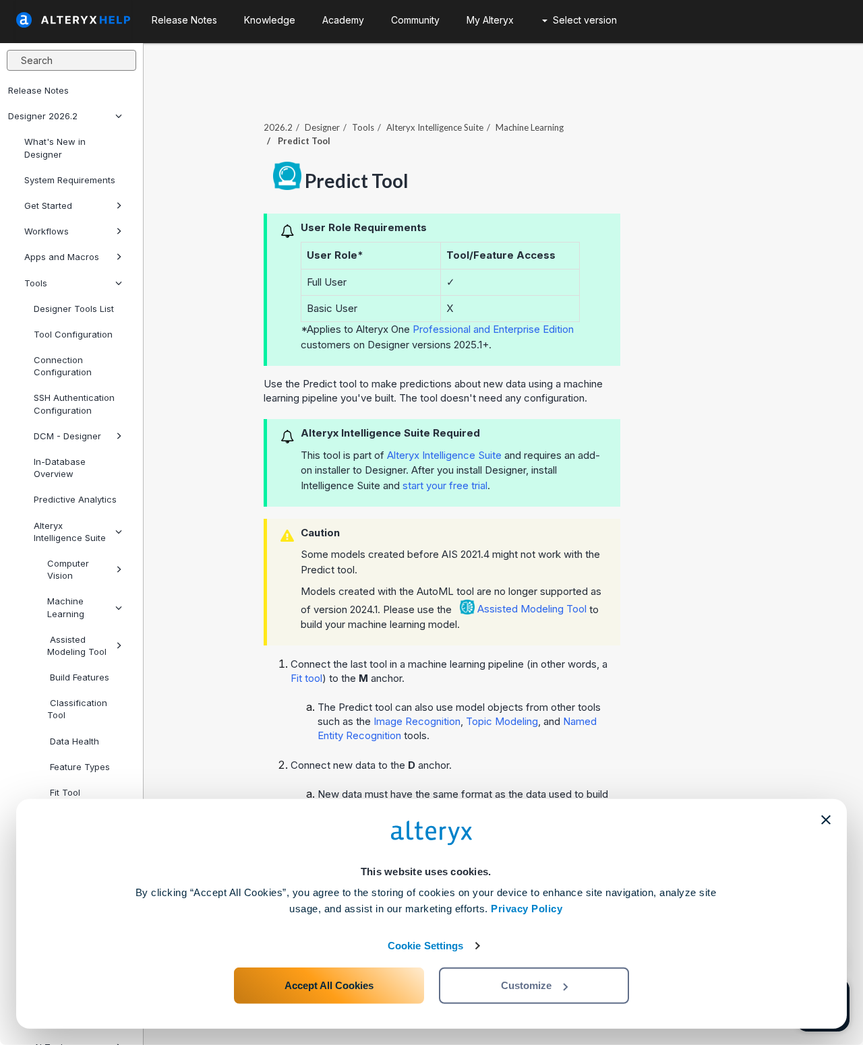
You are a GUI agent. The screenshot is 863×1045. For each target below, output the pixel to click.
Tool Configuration (73, 334)
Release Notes (38, 90)
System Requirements (69, 180)
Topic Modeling (502, 721)
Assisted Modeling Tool (77, 645)
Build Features (78, 677)
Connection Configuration (63, 365)
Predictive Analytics (75, 499)
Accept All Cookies (329, 985)
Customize (526, 985)
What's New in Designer (55, 147)
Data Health (73, 741)
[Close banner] (826, 820)
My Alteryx (490, 20)
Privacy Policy (526, 908)
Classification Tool (77, 708)
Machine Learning (65, 607)
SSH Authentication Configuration (74, 403)
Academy (343, 20)
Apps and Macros (61, 256)
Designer (322, 127)
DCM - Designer (67, 436)
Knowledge (269, 20)
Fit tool (306, 678)
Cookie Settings (426, 945)
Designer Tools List (74, 308)
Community (415, 20)
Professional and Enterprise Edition (493, 329)
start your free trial (445, 485)
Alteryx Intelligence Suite (70, 531)
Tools (35, 283)
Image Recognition (417, 721)
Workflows (46, 231)
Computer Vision (68, 569)
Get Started (48, 205)
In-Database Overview (60, 467)
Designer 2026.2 (43, 115)
